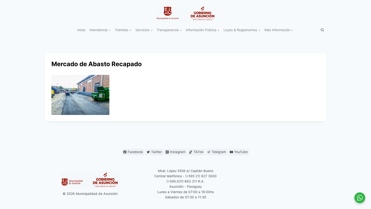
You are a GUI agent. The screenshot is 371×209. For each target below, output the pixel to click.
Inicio (81, 30)
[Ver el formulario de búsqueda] (322, 30)
